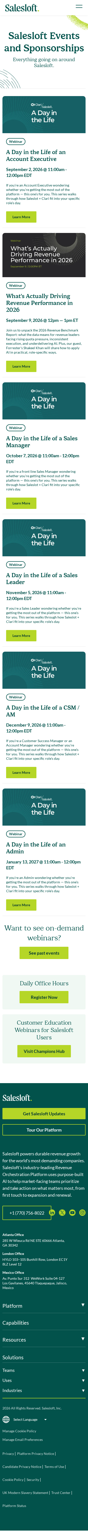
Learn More (21, 217)
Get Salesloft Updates (44, 1113)
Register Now (44, 997)
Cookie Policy (12, 1480)
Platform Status (14, 1506)
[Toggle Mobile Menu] (79, 6)
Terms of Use (54, 1466)
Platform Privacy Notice (35, 1453)
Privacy (8, 1453)
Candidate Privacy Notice (21, 1466)
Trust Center (60, 1493)
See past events (44, 953)
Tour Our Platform (44, 1130)
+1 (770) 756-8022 (27, 1213)
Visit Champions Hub (44, 1051)
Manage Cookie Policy (19, 1431)
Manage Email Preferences (22, 1439)
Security (33, 1480)
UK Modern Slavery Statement (25, 1493)
